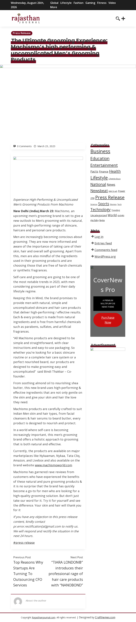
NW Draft (113, 191)
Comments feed (106, 250)
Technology (100, 209)
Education (99, 158)
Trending (115, 210)
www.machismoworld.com (53, 465)
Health (115, 171)
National (98, 184)
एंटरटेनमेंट (121, 215)
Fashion (78, 3)
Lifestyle (66, 3)
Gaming (90, 3)
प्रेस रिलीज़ (94, 220)
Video (112, 3)
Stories (113, 204)
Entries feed (103, 243)
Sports (103, 203)
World (112, 215)
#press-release (24, 543)
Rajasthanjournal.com (43, 617)
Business (100, 151)
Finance (103, 171)
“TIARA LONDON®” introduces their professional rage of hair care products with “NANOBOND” (66, 573)
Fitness (101, 3)
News (111, 184)
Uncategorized (98, 215)
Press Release (22, 33)
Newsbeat (99, 190)
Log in (99, 237)
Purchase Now (107, 320)
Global (54, 3)
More (53, 7)
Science (93, 204)
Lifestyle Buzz (115, 179)
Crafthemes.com (105, 617)
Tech (119, 204)
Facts (94, 171)
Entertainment (104, 165)
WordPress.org (105, 256)
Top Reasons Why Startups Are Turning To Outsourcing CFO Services (28, 573)
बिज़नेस (102, 220)
